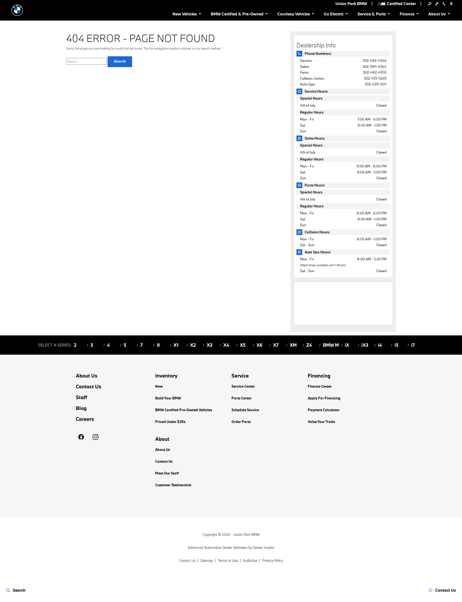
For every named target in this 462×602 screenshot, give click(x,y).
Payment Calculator (324, 410)
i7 (413, 345)
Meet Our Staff (167, 473)
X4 (226, 345)
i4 (380, 345)
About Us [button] (437, 14)
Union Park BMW (247, 534)
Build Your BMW (168, 398)
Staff (81, 397)
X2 (193, 345)
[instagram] (95, 437)
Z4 (309, 345)
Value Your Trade (321, 421)
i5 (396, 345)
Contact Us (88, 387)
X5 (243, 345)
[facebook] (81, 437)
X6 (260, 345)
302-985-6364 (374, 66)
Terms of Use (228, 560)
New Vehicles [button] (184, 14)
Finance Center (320, 386)
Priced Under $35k (170, 421)
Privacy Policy (272, 560)
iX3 (364, 345)
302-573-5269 (375, 78)
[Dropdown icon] (429, 4)
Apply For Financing (324, 398)
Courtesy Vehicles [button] (293, 14)
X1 (176, 345)
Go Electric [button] (334, 14)
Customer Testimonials (173, 485)
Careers (85, 419)
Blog (81, 408)
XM (293, 345)
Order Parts (241, 421)
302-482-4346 (374, 60)
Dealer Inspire (263, 547)
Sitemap (206, 560)
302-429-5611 (375, 84)
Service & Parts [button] (371, 14)
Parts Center (241, 398)
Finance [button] (406, 14)
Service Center (243, 386)
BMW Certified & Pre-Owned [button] (237, 14)
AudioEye (250, 560)
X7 (276, 345)
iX (347, 345)
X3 (209, 345)
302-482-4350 (374, 72)
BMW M (331, 345)
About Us (86, 376)
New (159, 386)
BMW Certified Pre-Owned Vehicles (183, 410)
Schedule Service (245, 410)
